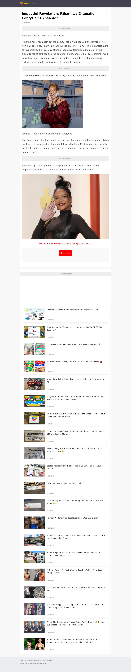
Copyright (43, 663)
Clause (32, 663)
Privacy (37, 663)
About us (23, 663)
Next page (65, 253)
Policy (28, 663)
